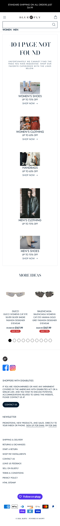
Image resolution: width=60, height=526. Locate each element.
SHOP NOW (28, 103)
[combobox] (30, 25)
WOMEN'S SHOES (30, 96)
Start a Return (10, 449)
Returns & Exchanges (14, 444)
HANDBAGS (30, 168)
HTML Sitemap (9, 482)
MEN (15, 29)
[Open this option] (15, 294)
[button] (10, 340)
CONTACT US (11, 404)
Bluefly (24, 518)
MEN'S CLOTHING (30, 220)
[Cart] (55, 17)
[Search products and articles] (54, 25)
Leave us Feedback (12, 463)
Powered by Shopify (36, 518)
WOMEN (7, 29)
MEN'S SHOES (30, 251)
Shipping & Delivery (13, 440)
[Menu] (4, 17)
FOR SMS (52, 425)
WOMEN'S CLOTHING (30, 132)
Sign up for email (35, 425)
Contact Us (9, 459)
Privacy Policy (10, 478)
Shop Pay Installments (14, 454)
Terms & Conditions (13, 473)
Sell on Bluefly (11, 468)
